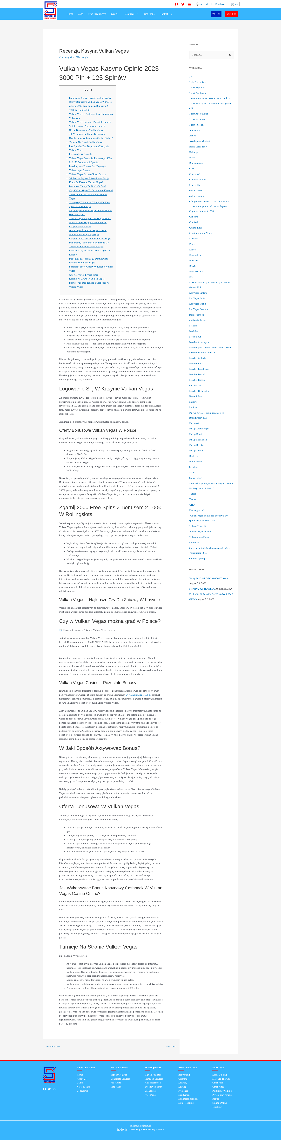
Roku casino (195, 461)
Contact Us (166, 14)
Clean (192, 168)
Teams (192, 499)
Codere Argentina (198, 179)
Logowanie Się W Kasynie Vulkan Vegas (90, 98)
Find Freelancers (97, 14)
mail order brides (198, 320)
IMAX (192, 266)
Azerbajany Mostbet (199, 141)
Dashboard (150, 1090)
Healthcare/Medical (188, 1098)
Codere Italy (195, 185)
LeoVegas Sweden (198, 309)
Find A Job (116, 1086)
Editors (192, 249)
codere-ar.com (196, 196)
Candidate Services (120, 1078)
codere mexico (196, 190)
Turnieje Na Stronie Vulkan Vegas (86, 142)
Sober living (195, 478)
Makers (193, 325)
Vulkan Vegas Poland (200, 531)
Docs (191, 244)
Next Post (172, 1046)
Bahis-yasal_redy (198, 146)
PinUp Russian (196, 445)
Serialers (193, 467)
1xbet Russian (196, 124)
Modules (193, 331)
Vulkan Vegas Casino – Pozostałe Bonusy (90, 122)
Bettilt (192, 157)
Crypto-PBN (195, 227)
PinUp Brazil (195, 434)
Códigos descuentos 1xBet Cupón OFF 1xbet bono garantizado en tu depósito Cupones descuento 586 (209, 206)
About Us (82, 1078)
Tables (192, 493)
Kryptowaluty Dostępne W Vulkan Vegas (90, 238)
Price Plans (148, 14)
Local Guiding (219, 1074)
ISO (191, 277)
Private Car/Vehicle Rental (222, 1097)
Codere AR (195, 174)
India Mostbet (196, 271)
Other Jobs (217, 1082)
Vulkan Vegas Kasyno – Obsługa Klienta (90, 218)
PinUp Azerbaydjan (199, 428)
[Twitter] (183, 4)
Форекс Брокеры (198, 558)
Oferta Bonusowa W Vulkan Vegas (86, 130)
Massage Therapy (221, 1078)
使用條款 (135, 1125)
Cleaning (182, 1078)
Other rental (218, 1086)
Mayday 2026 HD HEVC (202, 588)
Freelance (183, 1090)
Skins (192, 472)
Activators (194, 130)
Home (70, 14)
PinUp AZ (194, 423)
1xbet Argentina (197, 87)
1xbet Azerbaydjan (198, 113)
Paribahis (194, 407)
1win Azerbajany (198, 82)
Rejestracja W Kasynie (80, 154)
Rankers (193, 456)
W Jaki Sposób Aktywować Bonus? (87, 126)
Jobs (80, 14)
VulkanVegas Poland (199, 537)
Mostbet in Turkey (198, 358)
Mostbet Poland (197, 374)
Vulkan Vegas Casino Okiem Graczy (87, 174)
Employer (220, 4)
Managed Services (154, 1078)
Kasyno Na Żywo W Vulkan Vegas (87, 278)
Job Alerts (116, 1082)
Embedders (195, 255)
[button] (136, 14)
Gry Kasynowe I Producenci (83, 275)
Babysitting (184, 1074)
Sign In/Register (119, 1074)
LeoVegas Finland (198, 293)
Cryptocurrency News (200, 233)
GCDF (114, 14)
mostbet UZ (195, 385)
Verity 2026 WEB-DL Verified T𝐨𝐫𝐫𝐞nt (208, 578)
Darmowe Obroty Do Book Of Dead (87, 186)
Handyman (184, 1095)
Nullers (193, 402)
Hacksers (194, 260)
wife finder (194, 542)
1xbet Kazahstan (197, 119)
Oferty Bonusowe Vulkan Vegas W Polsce (90, 102)
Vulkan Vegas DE (198, 526)
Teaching (217, 1107)
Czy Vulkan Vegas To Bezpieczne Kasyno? (91, 190)
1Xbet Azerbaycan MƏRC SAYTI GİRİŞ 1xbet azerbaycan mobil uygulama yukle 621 (210, 103)
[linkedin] (189, 4)
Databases (194, 238)
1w (190, 76)
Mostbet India (196, 363)
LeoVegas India (197, 298)
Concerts (193, 216)
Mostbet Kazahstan (199, 369)
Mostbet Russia (197, 380)
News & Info (195, 396)
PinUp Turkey (196, 450)
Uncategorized (67, 57)
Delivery (182, 1082)
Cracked (193, 222)
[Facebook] (176, 4)
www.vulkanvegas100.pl (138, 695)
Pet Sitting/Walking (222, 1090)
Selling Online (219, 1103)
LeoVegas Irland (197, 303)
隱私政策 (146, 1125)
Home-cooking (186, 1103)
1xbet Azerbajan (197, 93)
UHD (192, 504)
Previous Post (51, 1046)
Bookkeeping (196, 163)
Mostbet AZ (195, 336)
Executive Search (153, 1086)
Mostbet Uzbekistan (199, 391)
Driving (182, 1086)
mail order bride (197, 314)
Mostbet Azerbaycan (199, 342)
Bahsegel (194, 152)
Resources (129, 14)
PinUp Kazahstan (198, 439)
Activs (192, 135)
